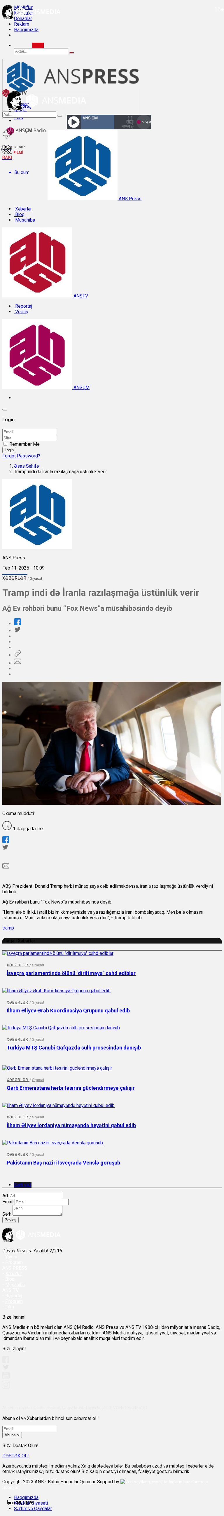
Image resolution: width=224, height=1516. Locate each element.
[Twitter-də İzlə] (5, 1368)
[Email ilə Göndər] (17, 663)
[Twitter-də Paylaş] (17, 630)
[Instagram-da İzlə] (6, 1387)
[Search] (38, 45)
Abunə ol (12, 1435)
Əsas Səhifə (26, 466)
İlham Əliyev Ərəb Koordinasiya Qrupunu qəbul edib (68, 1010)
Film (9, 1307)
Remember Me (24, 444)
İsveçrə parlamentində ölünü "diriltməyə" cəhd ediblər (71, 973)
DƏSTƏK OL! (15, 1455)
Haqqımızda (26, 29)
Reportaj (23, 306)
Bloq (19, 214)
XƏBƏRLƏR (14, 578)
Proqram (14, 1301)
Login (9, 450)
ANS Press (129, 198)
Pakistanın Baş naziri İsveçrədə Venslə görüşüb (63, 1163)
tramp (8, 928)
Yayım (11, 1257)
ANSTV (80, 296)
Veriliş (21, 311)
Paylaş (10, 1220)
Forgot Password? (21, 456)
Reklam (21, 24)
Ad (5, 1195)
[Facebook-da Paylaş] (17, 623)
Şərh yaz (23, 1185)
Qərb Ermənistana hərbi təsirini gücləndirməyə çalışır (71, 1088)
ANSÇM (81, 387)
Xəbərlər (23, 209)
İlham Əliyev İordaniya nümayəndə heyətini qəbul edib (71, 1125)
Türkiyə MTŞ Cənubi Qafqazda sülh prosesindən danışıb (74, 1048)
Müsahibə (24, 220)
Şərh (6, 1214)
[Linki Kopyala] (17, 655)
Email (7, 1202)
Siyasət (36, 578)
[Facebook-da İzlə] (5, 1361)
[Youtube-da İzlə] (6, 1378)
